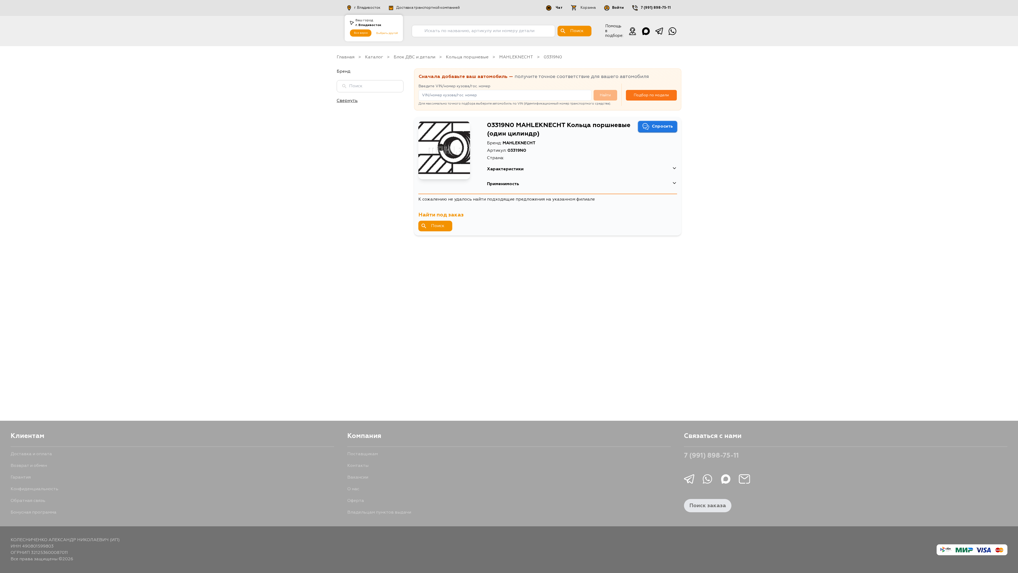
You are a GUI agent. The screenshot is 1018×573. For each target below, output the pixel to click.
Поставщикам (362, 454)
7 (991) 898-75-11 (656, 8)
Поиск (437, 226)
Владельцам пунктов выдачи (379, 512)
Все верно (361, 33)
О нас (353, 489)
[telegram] (659, 31)
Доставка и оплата (31, 454)
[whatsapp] (672, 31)
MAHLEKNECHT (516, 57)
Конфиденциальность (34, 489)
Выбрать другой (387, 33)
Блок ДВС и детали (414, 57)
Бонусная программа (33, 512)
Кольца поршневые (467, 57)
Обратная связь (28, 501)
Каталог (374, 57)
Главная (345, 57)
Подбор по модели (651, 95)
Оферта (355, 501)
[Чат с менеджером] (632, 31)
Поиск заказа (707, 505)
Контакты (357, 466)
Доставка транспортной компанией (428, 8)
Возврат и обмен (29, 466)
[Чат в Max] (645, 31)
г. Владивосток (367, 8)
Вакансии (357, 477)
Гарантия (21, 477)
